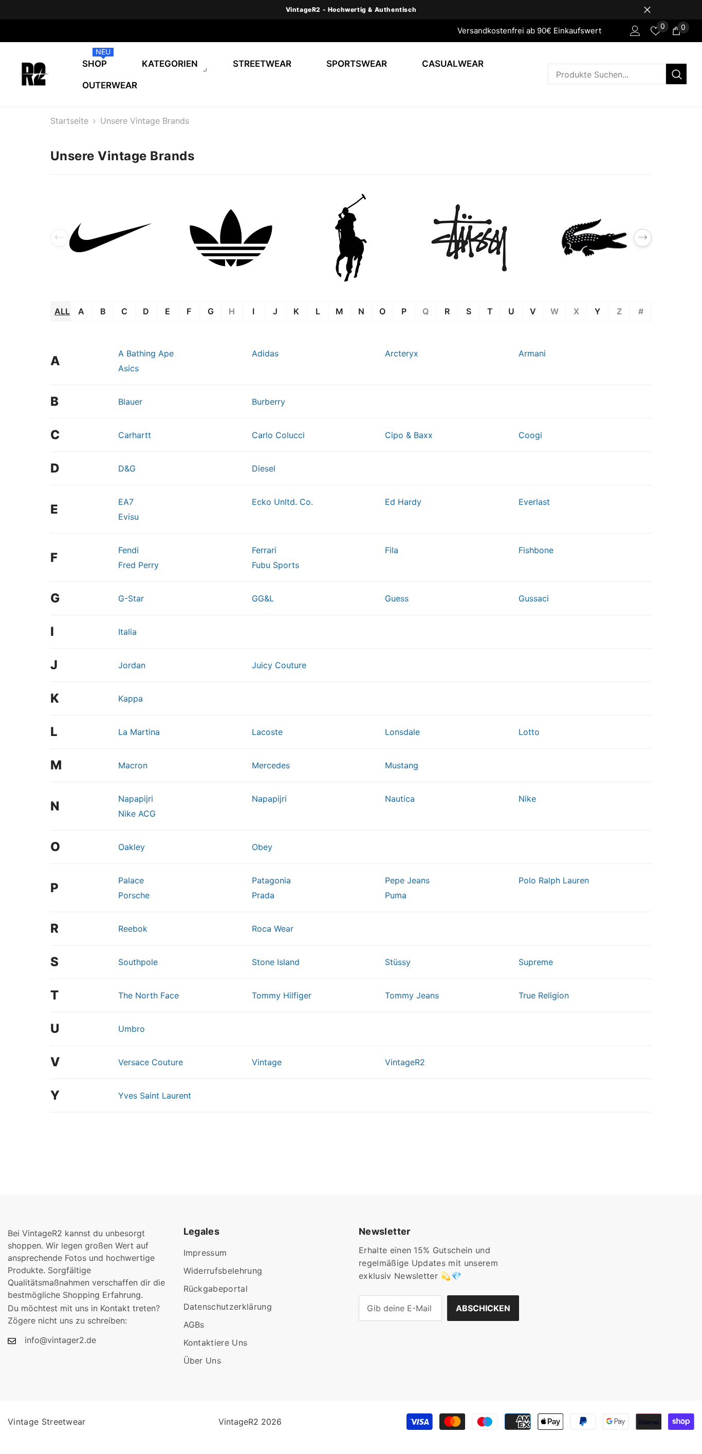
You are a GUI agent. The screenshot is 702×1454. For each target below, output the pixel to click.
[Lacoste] (591, 238)
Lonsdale (402, 732)
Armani (532, 353)
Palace (131, 880)
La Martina (139, 732)
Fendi (128, 550)
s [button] (468, 311)
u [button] (511, 311)
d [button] (146, 311)
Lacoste (267, 732)
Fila (391, 550)
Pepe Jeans (407, 880)
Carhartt (134, 435)
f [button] (189, 311)
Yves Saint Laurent (154, 1095)
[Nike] (110, 238)
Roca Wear (272, 928)
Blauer (130, 401)
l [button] (318, 311)
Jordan (131, 665)
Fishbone (536, 550)
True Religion (544, 995)
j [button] (275, 311)
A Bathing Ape (146, 353)
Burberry (268, 401)
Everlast (534, 502)
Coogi (530, 435)
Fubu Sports (275, 565)
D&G (127, 468)
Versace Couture (150, 1062)
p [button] (404, 311)
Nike (527, 799)
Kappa (130, 698)
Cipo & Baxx (409, 435)
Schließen (647, 10)
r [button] (447, 311)
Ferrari (264, 550)
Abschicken (483, 1308)
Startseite (69, 121)
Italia (127, 632)
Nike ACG (137, 813)
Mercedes (271, 765)
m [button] (339, 311)
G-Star (131, 598)
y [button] (597, 311)
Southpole (138, 962)
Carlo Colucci (278, 435)
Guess (397, 598)
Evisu (128, 517)
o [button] (382, 311)
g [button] (211, 311)
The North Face (148, 995)
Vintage (267, 1062)
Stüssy (398, 962)
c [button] (124, 311)
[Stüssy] (471, 238)
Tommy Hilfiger (281, 995)
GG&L (263, 598)
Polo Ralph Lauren (554, 880)
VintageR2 (405, 1062)
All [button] (62, 311)
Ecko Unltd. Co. (282, 502)
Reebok (132, 928)
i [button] (253, 311)
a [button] (81, 311)
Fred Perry (138, 565)
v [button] (533, 311)
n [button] (361, 311)
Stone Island (276, 962)
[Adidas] (230, 238)
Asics (128, 368)
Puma (396, 895)
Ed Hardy (403, 502)
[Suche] (617, 74)
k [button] (296, 311)
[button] (643, 238)
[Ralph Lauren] (351, 238)
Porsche (134, 895)
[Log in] (635, 31)
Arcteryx (401, 353)
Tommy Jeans (412, 995)
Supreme (536, 962)
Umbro (131, 1029)
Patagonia (271, 880)
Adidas (265, 353)
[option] (351, 10)
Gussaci (534, 598)
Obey (262, 847)
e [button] (167, 311)
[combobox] (607, 74)
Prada (263, 895)
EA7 (126, 502)
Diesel (263, 468)
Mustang (401, 765)
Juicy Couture (279, 665)
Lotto (529, 732)
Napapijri (135, 799)
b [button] (103, 311)
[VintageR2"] (11, 31)
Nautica (400, 799)
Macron (132, 765)
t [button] (490, 311)
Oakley (131, 847)
